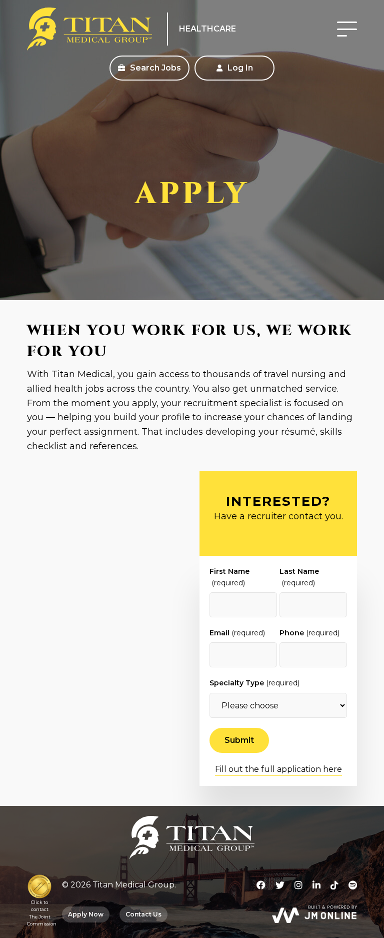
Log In (239, 68)
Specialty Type (255, 682)
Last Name (299, 577)
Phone (310, 632)
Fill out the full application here (278, 769)
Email (237, 632)
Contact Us (144, 914)
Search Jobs (154, 68)
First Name (230, 577)
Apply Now (86, 914)
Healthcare (207, 29)
